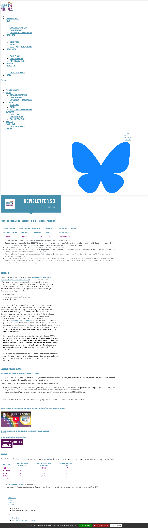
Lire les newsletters (17, 73)
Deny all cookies (101, 525)
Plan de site (16, 508)
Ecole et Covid (15, 56)
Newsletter (10, 66)
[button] (66, 80)
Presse (8, 21)
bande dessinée (6, 437)
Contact (9, 75)
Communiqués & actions (18, 28)
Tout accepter (86, 525)
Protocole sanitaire (17, 61)
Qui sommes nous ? (12, 18)
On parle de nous (16, 30)
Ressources (10, 35)
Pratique (13, 44)
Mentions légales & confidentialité (24, 510)
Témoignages (11, 49)
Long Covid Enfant (16, 58)
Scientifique (14, 42)
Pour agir (9, 121)
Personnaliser (116, 525)
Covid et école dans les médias (21, 33)
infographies (31, 431)
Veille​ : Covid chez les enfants (21, 47)
